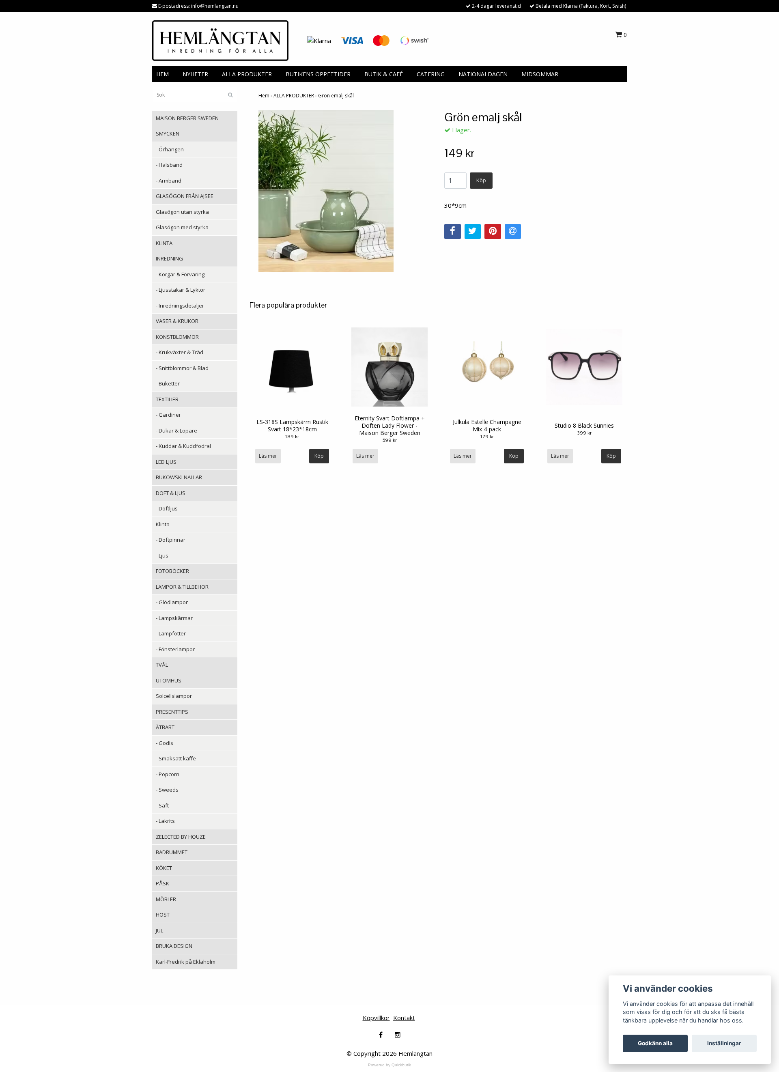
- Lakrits (165, 820)
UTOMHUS (168, 680)
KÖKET (164, 868)
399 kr (584, 433)
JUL (159, 930)
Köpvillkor (376, 1018)
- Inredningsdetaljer (180, 305)
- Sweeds (167, 789)
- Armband (168, 180)
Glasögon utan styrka (182, 211)
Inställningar (724, 1043)
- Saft (162, 805)
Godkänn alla (655, 1043)
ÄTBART (165, 727)
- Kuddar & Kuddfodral (183, 446)
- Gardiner (168, 414)
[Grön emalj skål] (345, 191)
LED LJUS (166, 461)
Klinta (163, 524)
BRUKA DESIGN (174, 945)
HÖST (163, 914)
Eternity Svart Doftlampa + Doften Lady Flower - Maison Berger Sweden (390, 425)
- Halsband (169, 164)
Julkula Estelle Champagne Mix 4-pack (487, 425)
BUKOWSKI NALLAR (179, 477)
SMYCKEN (167, 133)
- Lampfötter (171, 633)
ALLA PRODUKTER (247, 74)
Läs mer (268, 455)
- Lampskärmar (174, 618)
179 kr (487, 436)
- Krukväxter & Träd (179, 352)
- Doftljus (167, 508)
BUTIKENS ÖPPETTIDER (318, 74)
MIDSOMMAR (539, 74)
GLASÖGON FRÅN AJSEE (184, 196)
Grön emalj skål (336, 95)
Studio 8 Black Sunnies (584, 425)
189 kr (292, 436)
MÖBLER (166, 899)
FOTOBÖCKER (172, 571)
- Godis (164, 743)
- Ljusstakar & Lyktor (180, 289)
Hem (263, 95)
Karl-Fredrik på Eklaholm (185, 961)
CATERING (431, 74)
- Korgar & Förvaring (180, 274)
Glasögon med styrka (182, 227)
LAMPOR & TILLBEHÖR (182, 586)
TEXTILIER (167, 399)
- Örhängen (170, 149)
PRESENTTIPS (172, 711)
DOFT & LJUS (170, 493)
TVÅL (162, 664)
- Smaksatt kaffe (176, 758)
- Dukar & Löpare (176, 430)
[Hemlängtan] (220, 40)
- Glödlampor (172, 602)
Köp (481, 180)
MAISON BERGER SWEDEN (187, 118)
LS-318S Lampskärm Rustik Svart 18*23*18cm (292, 425)
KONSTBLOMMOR (177, 336)
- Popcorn (167, 774)
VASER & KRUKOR (177, 321)
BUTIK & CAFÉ (383, 74)
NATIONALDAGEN (483, 74)
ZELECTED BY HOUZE (181, 836)
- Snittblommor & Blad (182, 368)
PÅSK (162, 883)
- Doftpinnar (170, 539)
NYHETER (195, 74)
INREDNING (169, 258)
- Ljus (162, 555)
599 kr (389, 440)
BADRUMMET (171, 852)
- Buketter (168, 383)
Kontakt (404, 1018)
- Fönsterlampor (175, 649)
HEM (162, 74)
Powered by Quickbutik (389, 1065)
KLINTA (164, 243)
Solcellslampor (174, 696)
